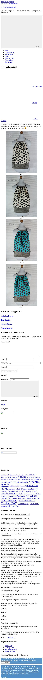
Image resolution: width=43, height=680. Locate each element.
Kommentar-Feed (11, 649)
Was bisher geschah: (7, 514)
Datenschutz (9, 60)
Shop (6, 56)
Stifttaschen (11, 500)
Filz (31, 479)
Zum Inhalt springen (7, 2)
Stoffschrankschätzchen (27, 501)
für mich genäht (8, 482)
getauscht (11, 489)
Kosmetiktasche (16, 491)
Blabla (22, 477)
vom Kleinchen (11, 506)
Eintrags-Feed (9, 648)
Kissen (26, 489)
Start (6, 51)
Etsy (20, 479)
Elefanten (13, 479)
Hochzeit (19, 489)
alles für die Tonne (17, 475)
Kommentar (5, 342)
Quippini (5, 498)
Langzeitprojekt (31, 491)
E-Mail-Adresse (7, 363)
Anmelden (8, 646)
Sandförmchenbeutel (27, 498)
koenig (34, 103)
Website (3, 367)
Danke (37, 477)
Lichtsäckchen (10, 52)
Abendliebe (5, 475)
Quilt (33, 496)
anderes (30, 475)
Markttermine (9, 58)
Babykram (13, 477)
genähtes (35, 119)
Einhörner (4, 479)
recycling (15, 498)
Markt (22, 494)
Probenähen (12, 496)
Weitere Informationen (28, 660)
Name (3, 359)
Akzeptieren (5, 662)
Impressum (8, 62)
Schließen (4, 677)
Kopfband (4, 491)
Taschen (3, 121)
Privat (5, 496)
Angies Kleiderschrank (8, 7)
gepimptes (14, 486)
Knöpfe (33, 489)
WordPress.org (10, 651)
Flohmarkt (37, 479)
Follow (3, 404)
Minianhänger (31, 494)
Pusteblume (23, 496)
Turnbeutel (23, 504)
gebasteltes (22, 482)
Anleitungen (9, 54)
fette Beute (25, 479)
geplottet (23, 486)
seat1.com (11, 637)
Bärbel (30, 477)
